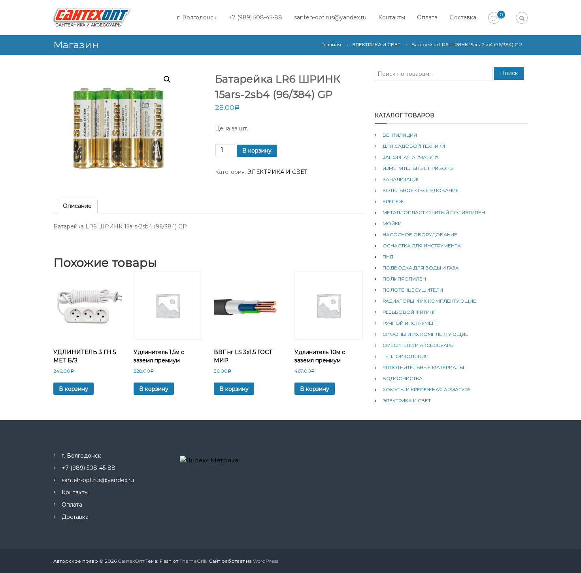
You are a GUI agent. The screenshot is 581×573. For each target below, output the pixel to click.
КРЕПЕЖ (393, 201)
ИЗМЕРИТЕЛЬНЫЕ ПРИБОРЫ (418, 168)
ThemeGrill (192, 561)
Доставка (462, 17)
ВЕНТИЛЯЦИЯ (400, 135)
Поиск (509, 73)
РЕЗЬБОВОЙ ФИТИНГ (409, 312)
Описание (77, 205)
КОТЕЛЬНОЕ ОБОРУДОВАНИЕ (421, 190)
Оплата (427, 17)
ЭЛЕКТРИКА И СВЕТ (376, 44)
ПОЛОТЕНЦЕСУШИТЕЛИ (413, 290)
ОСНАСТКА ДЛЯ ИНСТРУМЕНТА (422, 246)
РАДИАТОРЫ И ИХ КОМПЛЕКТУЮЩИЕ (429, 301)
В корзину (257, 150)
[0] (494, 18)
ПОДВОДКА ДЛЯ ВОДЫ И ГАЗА (421, 268)
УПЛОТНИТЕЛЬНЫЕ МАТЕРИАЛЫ (423, 367)
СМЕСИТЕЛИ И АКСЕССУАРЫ (419, 345)
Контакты (391, 17)
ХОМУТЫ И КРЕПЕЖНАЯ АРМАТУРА (427, 389)
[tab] (77, 206)
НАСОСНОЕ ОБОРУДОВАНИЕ (420, 234)
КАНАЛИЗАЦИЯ (402, 179)
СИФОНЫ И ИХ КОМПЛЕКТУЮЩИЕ (425, 334)
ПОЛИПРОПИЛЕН (404, 279)
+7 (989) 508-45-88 (255, 17)
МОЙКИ (392, 223)
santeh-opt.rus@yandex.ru (330, 17)
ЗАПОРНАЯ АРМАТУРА (411, 157)
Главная (331, 44)
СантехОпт (131, 561)
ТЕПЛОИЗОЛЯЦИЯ (405, 356)
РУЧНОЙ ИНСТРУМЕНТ (410, 323)
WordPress (265, 561)
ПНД (388, 257)
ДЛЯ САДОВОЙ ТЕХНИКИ (414, 146)
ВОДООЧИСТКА (403, 378)
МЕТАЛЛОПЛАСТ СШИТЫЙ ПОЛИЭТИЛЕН (434, 212)
